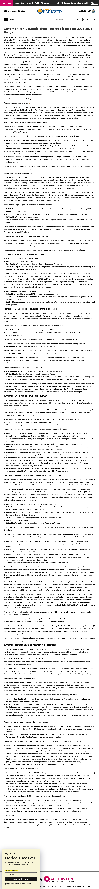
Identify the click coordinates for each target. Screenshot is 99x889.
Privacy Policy (88, 886)
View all (94, 3)
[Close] (38, 851)
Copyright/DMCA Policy (72, 886)
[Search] (78, 19)
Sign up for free (20, 879)
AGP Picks (6, 3)
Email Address (11, 870)
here (36, 99)
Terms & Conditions (54, 886)
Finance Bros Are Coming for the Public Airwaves (27, 3)
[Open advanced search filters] (83, 19)
